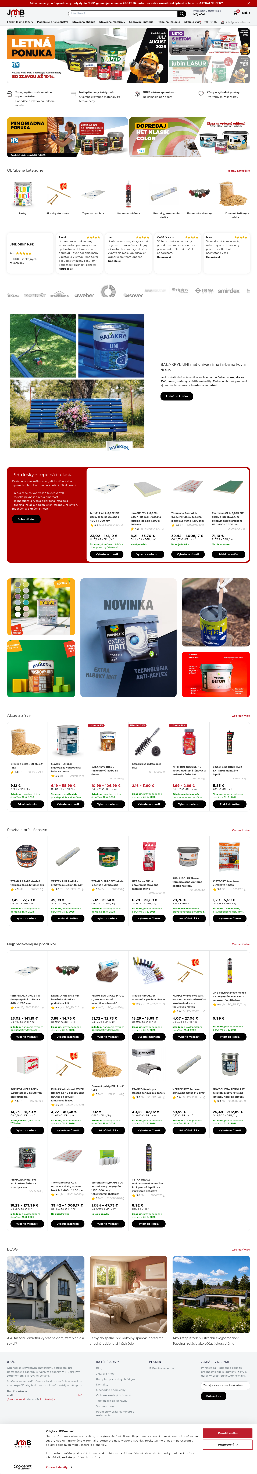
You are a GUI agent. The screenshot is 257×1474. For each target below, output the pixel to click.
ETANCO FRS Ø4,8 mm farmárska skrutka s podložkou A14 (65, 1011)
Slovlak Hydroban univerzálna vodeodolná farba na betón (66, 779)
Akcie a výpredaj (195, 22)
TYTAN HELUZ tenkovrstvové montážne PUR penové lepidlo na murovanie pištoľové (147, 1197)
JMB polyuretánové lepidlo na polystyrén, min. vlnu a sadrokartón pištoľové (229, 1008)
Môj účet (199, 14)
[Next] (250, 778)
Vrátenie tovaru (106, 1417)
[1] (102, 522)
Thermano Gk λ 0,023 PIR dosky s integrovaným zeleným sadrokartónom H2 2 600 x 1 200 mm (228, 530)
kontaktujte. (48, 1411)
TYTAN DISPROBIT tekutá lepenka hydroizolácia (107, 894)
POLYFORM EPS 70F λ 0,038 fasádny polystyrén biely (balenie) (26, 1104)
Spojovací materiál (141, 22)
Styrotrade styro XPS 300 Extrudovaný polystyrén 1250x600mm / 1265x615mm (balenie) (107, 1200)
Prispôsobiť (226, 1444)
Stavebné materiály (112, 22)
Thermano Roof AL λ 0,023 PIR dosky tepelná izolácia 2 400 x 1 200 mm (187, 528)
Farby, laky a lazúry (20, 22)
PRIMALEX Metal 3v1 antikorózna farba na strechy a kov (23, 1195)
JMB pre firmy (105, 1385)
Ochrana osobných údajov (113, 1407)
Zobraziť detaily (57, 1467)
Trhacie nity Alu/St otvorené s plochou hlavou (148, 1009)
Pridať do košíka (177, 407)
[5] (111, 521)
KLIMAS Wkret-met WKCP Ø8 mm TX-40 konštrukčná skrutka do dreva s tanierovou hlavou (67, 1106)
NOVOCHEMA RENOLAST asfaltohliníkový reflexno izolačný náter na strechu (229, 1104)
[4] (108, 521)
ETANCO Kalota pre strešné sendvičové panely (148, 1102)
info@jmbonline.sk (237, 22)
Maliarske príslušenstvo (53, 22)
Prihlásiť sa (213, 1407)
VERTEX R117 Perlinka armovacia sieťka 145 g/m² (67, 894)
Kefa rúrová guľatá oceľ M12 (146, 777)
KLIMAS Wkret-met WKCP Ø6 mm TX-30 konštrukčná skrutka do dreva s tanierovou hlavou (189, 1013)
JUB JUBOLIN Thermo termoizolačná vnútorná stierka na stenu (187, 893)
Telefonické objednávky (111, 1412)
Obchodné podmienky (111, 1401)
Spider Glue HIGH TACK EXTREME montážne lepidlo (227, 782)
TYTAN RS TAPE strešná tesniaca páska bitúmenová (27, 894)
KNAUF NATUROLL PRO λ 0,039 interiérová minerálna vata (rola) (107, 1011)
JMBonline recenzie (161, 1380)
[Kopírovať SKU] (123, 536)
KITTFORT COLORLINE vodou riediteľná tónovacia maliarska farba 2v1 (189, 782)
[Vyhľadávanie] (181, 14)
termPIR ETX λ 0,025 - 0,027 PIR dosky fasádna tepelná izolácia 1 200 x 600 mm (146, 530)
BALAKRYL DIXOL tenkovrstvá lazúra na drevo (104, 782)
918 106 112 (210, 22)
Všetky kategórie (239, 170)
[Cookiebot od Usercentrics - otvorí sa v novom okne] (22, 1467)
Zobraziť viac (26, 530)
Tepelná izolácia (169, 22)
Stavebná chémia (83, 22)
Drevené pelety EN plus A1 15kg (26, 777)
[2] (104, 521)
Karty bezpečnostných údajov (115, 1390)
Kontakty (102, 1396)
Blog (99, 1380)
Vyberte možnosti (107, 565)
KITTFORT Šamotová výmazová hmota (226, 894)
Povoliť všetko (228, 1433)
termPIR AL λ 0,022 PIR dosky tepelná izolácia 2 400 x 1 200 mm (105, 528)
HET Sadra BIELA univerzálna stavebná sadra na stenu (145, 896)
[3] (106, 521)
